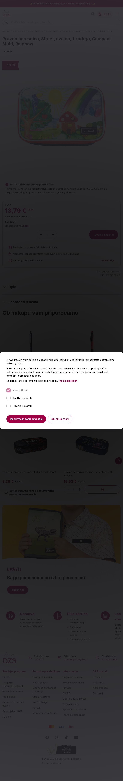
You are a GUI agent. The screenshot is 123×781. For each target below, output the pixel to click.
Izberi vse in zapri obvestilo (26, 418)
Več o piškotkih (68, 380)
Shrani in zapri (60, 418)
